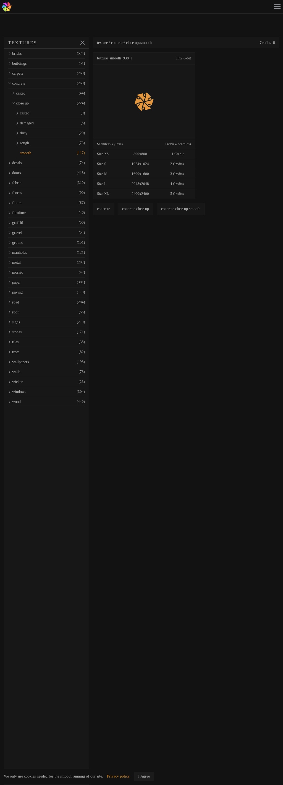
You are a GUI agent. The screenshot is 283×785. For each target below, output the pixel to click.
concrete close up (135, 209)
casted (50, 93)
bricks (48, 53)
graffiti (48, 223)
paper (48, 282)
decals (48, 163)
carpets (48, 73)
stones (48, 332)
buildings (48, 63)
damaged (52, 123)
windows (48, 392)
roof (48, 312)
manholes (48, 252)
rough (52, 143)
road (48, 302)
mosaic (48, 272)
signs (48, 322)
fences (48, 193)
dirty (52, 133)
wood (48, 402)
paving (48, 292)
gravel (48, 233)
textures (103, 43)
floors (48, 203)
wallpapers (48, 362)
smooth (52, 153)
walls (48, 372)
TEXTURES (22, 42)
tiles (48, 342)
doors (48, 173)
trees (48, 352)
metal (48, 262)
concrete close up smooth (180, 209)
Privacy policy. (118, 776)
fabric (48, 183)
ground (48, 242)
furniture (48, 213)
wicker (48, 382)
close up (50, 103)
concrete (48, 83)
